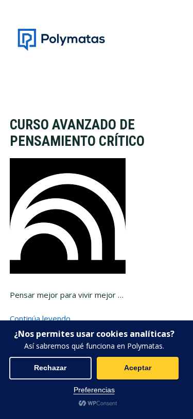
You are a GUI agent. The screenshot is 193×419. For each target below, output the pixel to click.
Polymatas (61, 40)
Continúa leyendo (40, 318)
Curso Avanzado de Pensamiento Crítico (77, 133)
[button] (176, 39)
